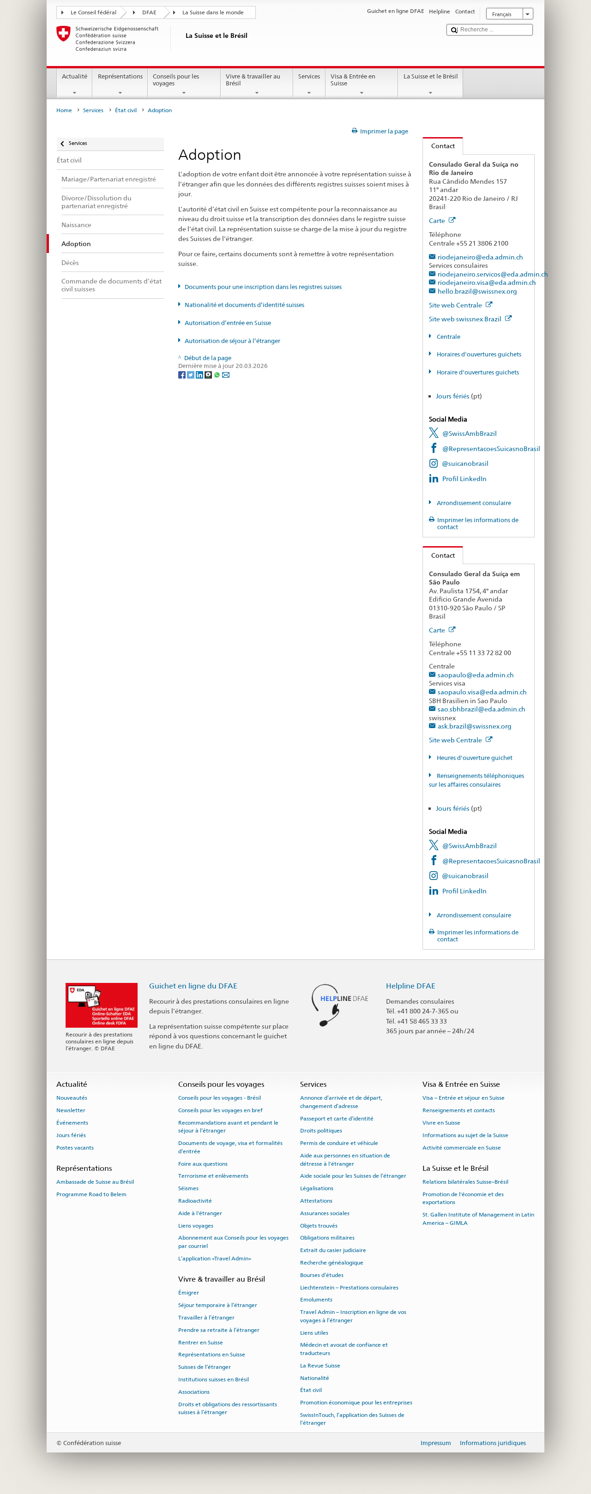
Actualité (74, 76)
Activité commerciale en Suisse (461, 1147)
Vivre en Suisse (441, 1123)
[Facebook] (182, 374)
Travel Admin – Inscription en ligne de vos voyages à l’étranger (353, 1316)
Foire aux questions (203, 1163)
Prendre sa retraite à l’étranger (218, 1330)
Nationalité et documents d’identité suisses (244, 304)
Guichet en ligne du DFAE (193, 986)
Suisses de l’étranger (204, 1367)
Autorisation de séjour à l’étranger (232, 340)
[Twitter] (191, 374)
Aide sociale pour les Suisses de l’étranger (353, 1176)
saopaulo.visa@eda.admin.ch (482, 692)
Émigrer (188, 1292)
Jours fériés (453, 396)
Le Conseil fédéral (93, 12)
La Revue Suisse (320, 1365)
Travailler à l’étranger (206, 1317)
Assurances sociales (325, 1213)
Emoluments (316, 1299)
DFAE (149, 12)
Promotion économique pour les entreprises (356, 1402)
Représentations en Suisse (211, 1354)
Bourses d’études (322, 1275)
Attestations (316, 1201)
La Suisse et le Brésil (431, 76)
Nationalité (314, 1377)
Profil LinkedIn (464, 478)
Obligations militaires (327, 1238)
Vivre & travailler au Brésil (253, 80)
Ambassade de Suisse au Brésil (95, 1182)
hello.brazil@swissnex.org (477, 291)
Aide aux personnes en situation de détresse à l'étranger (345, 1159)
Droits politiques (321, 1130)
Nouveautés (71, 1098)
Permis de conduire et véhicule (339, 1143)
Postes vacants (75, 1147)
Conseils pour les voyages (176, 80)
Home (64, 110)
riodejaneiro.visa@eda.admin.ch (487, 282)
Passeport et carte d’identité (337, 1118)
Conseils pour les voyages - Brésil (219, 1098)
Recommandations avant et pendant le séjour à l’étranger (228, 1127)
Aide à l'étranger (200, 1213)
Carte (437, 220)
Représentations (120, 76)
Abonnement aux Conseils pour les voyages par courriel (233, 1242)
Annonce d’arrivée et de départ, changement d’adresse (341, 1102)
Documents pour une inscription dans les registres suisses (263, 286)
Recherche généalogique (331, 1262)
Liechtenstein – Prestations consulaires (349, 1287)
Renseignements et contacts (458, 1110)
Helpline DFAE (410, 986)
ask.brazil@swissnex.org (475, 726)
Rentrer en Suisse (200, 1342)
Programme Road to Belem (91, 1194)
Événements (72, 1123)
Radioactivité (195, 1201)
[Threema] (209, 374)
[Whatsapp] (217, 374)
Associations (194, 1392)
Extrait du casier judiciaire (333, 1250)
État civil (126, 110)
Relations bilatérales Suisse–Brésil (465, 1182)
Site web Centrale (456, 305)
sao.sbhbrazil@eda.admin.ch (481, 709)
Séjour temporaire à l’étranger (217, 1305)
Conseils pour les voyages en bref (220, 1110)
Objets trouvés (319, 1225)
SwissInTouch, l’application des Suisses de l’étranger (352, 1419)
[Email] (225, 374)
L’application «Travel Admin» (214, 1258)
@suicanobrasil (465, 463)
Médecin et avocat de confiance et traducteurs (344, 1349)
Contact (439, 146)
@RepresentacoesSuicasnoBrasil (491, 448)
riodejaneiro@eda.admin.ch (480, 257)
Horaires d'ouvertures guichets (478, 354)
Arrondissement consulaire (473, 503)
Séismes (188, 1188)
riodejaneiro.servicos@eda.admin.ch (493, 274)
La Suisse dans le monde (213, 12)
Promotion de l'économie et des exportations (463, 1198)
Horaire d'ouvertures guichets (477, 372)
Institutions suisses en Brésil (213, 1379)
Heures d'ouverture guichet (474, 757)
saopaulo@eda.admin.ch (476, 675)
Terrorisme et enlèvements (213, 1176)
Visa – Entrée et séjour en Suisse (463, 1098)
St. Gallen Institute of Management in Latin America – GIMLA (478, 1218)
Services (309, 76)
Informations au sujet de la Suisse (465, 1135)
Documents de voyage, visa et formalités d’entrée (230, 1147)
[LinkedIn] (200, 374)
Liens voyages (195, 1225)
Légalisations (316, 1188)
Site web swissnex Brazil (466, 319)
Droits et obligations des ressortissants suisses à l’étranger (227, 1408)
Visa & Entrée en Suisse (353, 80)
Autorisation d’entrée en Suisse (228, 322)
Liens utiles (314, 1332)
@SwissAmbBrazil (469, 433)
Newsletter (70, 1110)
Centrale (447, 336)
